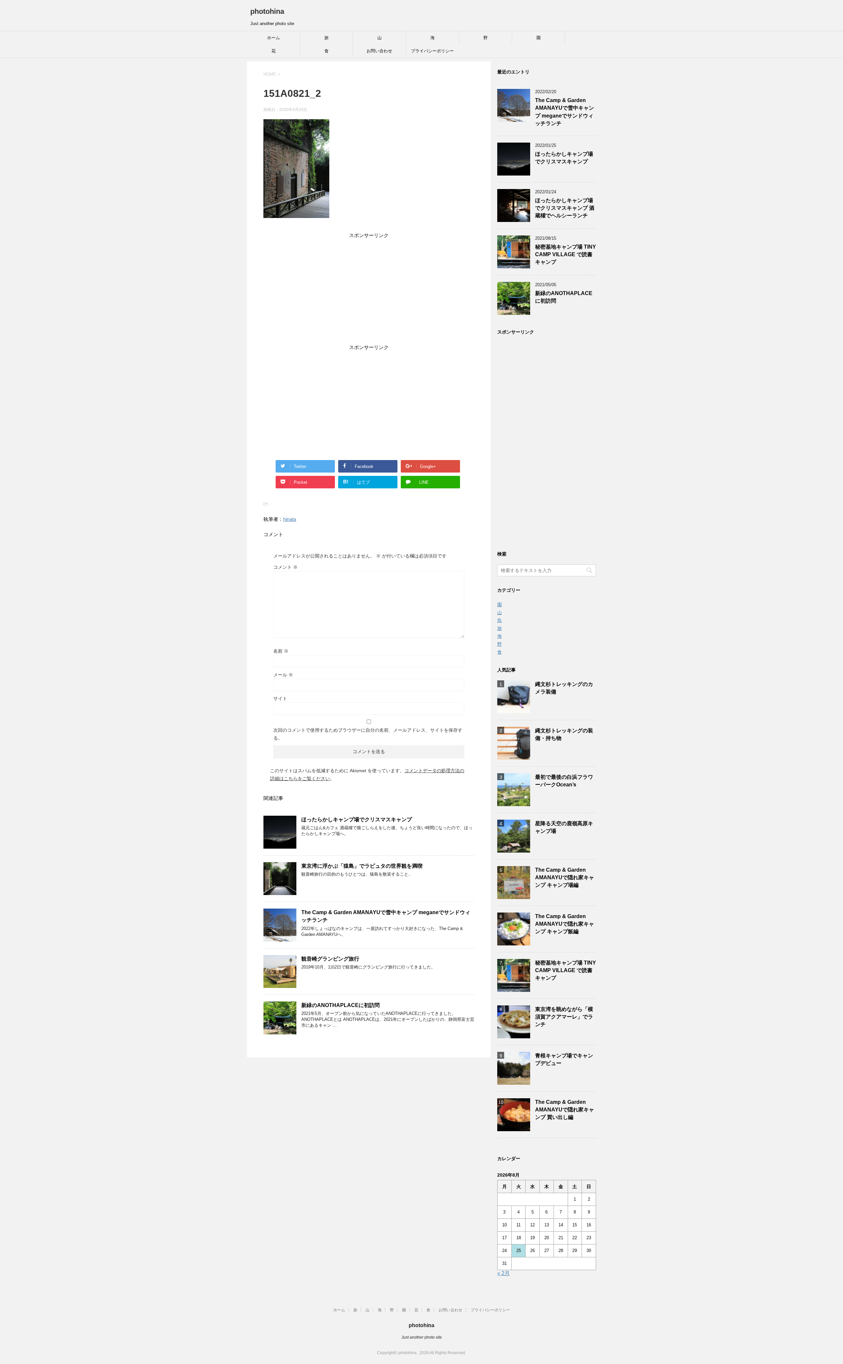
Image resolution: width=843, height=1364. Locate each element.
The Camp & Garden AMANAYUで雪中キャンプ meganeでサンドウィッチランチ (564, 111)
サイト (280, 698)
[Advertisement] (368, 292)
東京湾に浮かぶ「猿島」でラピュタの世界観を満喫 (361, 866)
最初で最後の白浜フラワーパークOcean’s (564, 780)
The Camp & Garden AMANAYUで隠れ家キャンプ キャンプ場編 (564, 877)
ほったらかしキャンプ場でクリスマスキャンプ (356, 819)
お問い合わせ (379, 50)
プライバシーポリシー (432, 50)
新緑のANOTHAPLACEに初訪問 (340, 1005)
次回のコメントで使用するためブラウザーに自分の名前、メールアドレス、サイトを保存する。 (367, 734)
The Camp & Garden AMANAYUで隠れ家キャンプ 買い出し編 (564, 1109)
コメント (285, 567)
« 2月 (503, 1273)
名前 (280, 651)
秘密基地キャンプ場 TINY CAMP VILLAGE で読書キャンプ (565, 254)
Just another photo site (421, 1337)
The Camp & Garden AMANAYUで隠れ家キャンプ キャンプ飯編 (564, 924)
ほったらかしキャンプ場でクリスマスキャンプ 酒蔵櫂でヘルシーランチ (564, 208)
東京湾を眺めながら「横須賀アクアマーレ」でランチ (564, 1016)
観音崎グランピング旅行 (330, 959)
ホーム (273, 37)
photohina (267, 11)
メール (283, 674)
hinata (289, 519)
